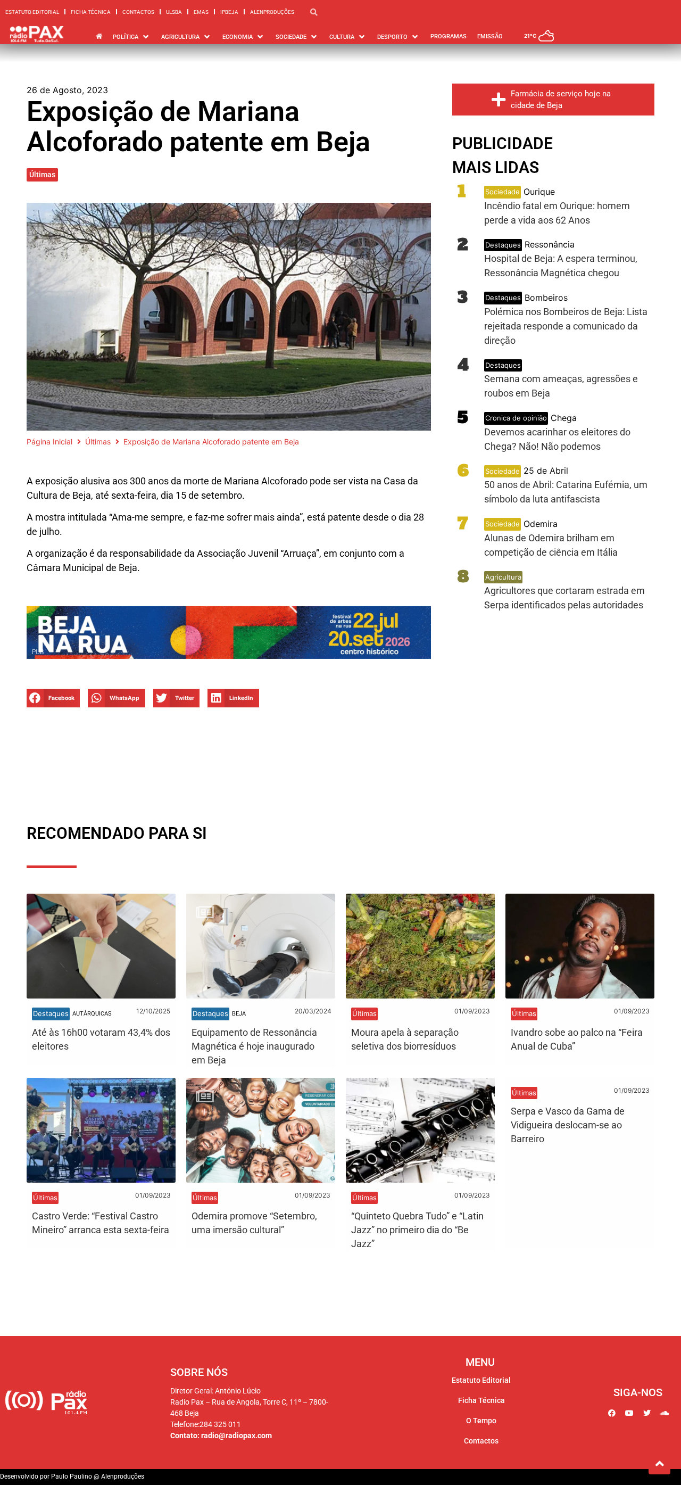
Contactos (138, 12)
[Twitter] (647, 1413)
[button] (53, 698)
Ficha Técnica (91, 12)
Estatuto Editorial (32, 12)
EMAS (201, 12)
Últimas (42, 174)
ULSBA (174, 12)
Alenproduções (272, 12)
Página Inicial (49, 441)
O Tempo (481, 1420)
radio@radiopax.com (236, 1435)
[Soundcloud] (664, 1413)
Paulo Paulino (71, 1476)
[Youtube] (629, 1413)
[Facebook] (611, 1413)
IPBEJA (229, 12)
